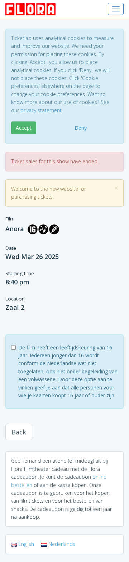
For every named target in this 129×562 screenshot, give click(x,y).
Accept (24, 127)
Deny (81, 127)
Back (18, 432)
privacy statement (41, 110)
